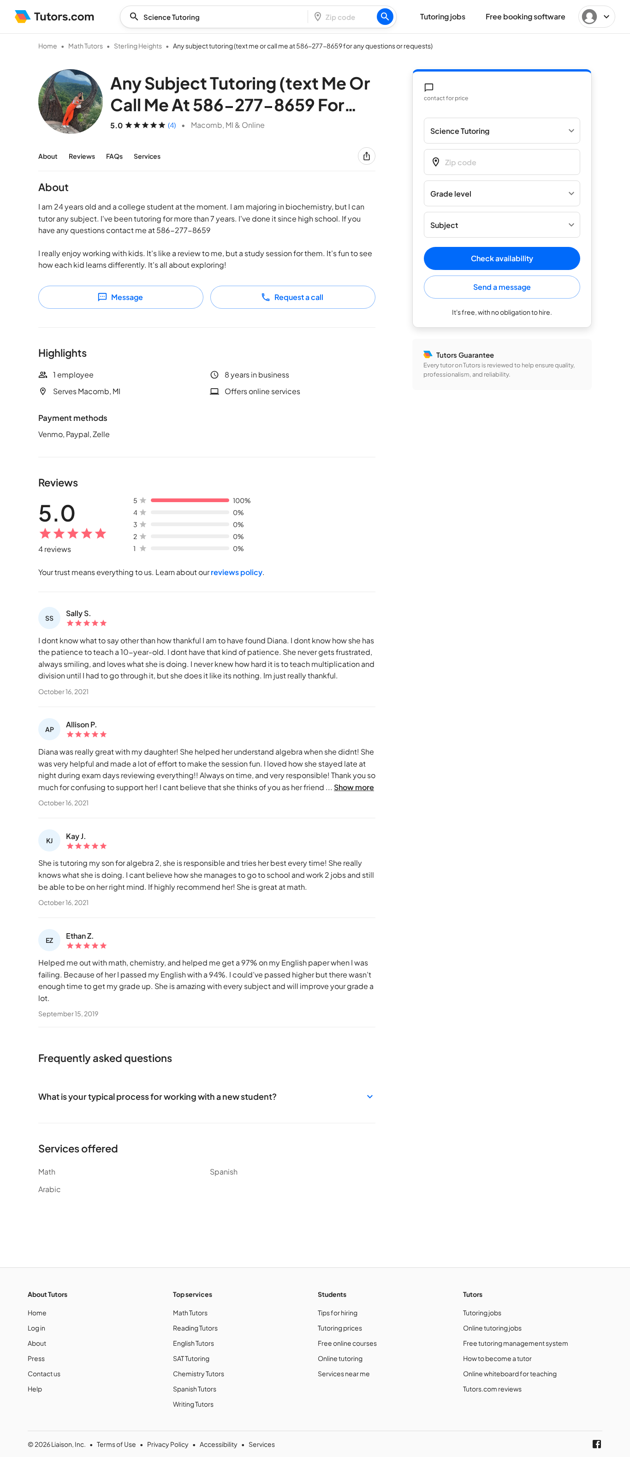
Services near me (344, 1373)
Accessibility (219, 1444)
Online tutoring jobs (492, 1328)
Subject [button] (444, 225)
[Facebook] (596, 1444)
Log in (36, 1328)
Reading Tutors (195, 1328)
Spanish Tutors (194, 1389)
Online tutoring (340, 1358)
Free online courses (347, 1343)
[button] (206, 1096)
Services (147, 156)
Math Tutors (85, 46)
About (48, 156)
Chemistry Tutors (198, 1373)
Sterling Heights (138, 46)
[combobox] (217, 17)
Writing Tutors (193, 1404)
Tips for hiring (337, 1312)
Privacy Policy (168, 1444)
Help (35, 1389)
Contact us (44, 1373)
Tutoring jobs (482, 1312)
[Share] (366, 156)
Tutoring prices (340, 1328)
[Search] (385, 16)
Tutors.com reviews (492, 1389)
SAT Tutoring (191, 1358)
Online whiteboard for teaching (510, 1373)
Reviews (82, 156)
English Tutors (193, 1343)
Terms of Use (116, 1444)
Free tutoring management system (515, 1343)
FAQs (114, 156)
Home (47, 46)
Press (36, 1358)
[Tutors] (55, 16)
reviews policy (236, 572)
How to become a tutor (497, 1358)
